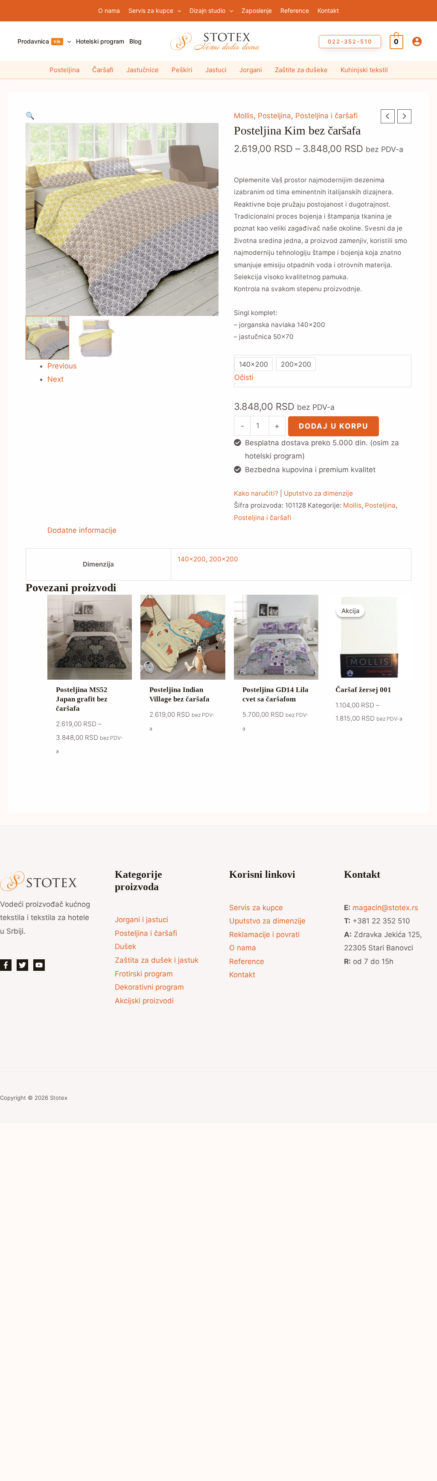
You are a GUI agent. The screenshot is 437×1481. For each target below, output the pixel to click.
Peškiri (182, 70)
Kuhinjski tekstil (364, 70)
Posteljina (64, 70)
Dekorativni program (149, 987)
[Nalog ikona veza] (417, 41)
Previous (62, 366)
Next (55, 379)
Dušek (125, 946)
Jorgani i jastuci (141, 919)
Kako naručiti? (256, 493)
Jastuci (216, 70)
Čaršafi (103, 70)
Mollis (243, 115)
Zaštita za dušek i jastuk (156, 960)
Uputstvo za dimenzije (318, 493)
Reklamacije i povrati (264, 934)
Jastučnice (142, 70)
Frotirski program (144, 974)
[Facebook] (6, 965)
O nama (242, 948)
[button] (177, 10)
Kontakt (242, 974)
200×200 (223, 559)
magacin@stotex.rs (385, 907)
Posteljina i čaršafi (326, 115)
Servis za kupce (256, 907)
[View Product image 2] (97, 337)
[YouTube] (39, 965)
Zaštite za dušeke (301, 70)
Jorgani (250, 70)
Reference (246, 961)
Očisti (243, 377)
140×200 (192, 559)
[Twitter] (22, 965)
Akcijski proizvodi (144, 1000)
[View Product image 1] (47, 337)
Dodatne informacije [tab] (82, 530)
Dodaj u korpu (333, 426)
